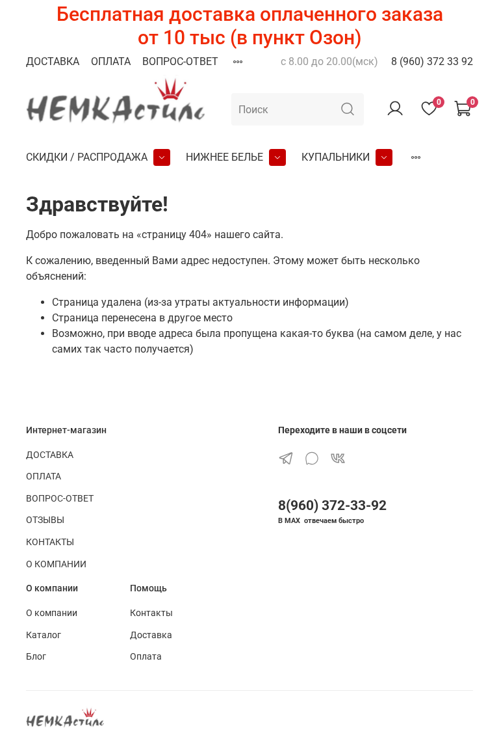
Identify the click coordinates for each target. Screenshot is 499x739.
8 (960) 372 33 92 (432, 61)
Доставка (151, 635)
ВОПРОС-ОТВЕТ (180, 61)
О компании (51, 613)
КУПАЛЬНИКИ (335, 157)
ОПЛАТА (111, 61)
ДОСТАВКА (52, 61)
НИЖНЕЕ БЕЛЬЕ (224, 157)
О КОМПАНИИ (56, 564)
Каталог (43, 635)
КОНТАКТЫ (50, 542)
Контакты (151, 613)
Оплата (146, 656)
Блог (36, 656)
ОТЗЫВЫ (45, 520)
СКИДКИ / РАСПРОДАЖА (86, 157)
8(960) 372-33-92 (332, 505)
